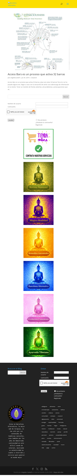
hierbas (49, 425)
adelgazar (44, 406)
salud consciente (46, 445)
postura (51, 435)
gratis (43, 425)
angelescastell (15, 78)
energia (44, 422)
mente (59, 429)
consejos (52, 416)
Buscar (66, 97)
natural (65, 429)
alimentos (52, 406)
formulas (61, 422)
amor (59, 406)
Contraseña (11, 107)
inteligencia (63, 425)
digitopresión (45, 419)
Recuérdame (42, 120)
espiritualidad (52, 422)
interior (44, 429)
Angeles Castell (26, 472)
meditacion (51, 429)
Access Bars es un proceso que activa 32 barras (36, 74)
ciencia (57, 413)
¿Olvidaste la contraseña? (44, 122)
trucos (62, 445)
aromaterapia (45, 410)
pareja (59, 432)
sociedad (55, 445)
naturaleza (45, 432)
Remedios (51, 441)
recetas (49, 438)
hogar (55, 425)
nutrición (52, 432)
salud (58, 441)
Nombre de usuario (14, 104)
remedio (44, 441)
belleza (63, 410)
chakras (51, 413)
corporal (60, 416)
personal (44, 435)
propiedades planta (61, 435)
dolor (52, 419)
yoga (47, 448)
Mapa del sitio (58, 472)
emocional (60, 419)
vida (43, 448)
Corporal (34, 78)
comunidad (45, 416)
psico (43, 438)
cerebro (44, 413)
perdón (66, 432)
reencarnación (58, 438)
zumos (53, 448)
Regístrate (39, 125)
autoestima (55, 410)
